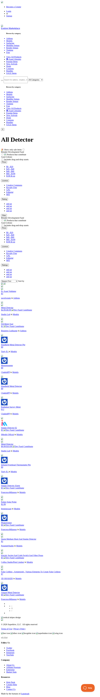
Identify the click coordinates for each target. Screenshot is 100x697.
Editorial (9, 192)
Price (4, 162)
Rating (4, 199)
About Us (10, 665)
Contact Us (10, 689)
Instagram (10, 652)
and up (9, 204)
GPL (8, 190)
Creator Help (11, 685)
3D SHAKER (7, 578)
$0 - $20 (9, 167)
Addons (16, 298)
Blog (8, 687)
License (5, 181)
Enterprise (10, 670)
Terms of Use (6, 629)
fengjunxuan (6, 509)
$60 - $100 (10, 174)
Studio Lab (5, 314)
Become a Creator (13, 7)
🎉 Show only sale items (11, 150)
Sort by (21, 281)
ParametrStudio (7, 546)
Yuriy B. (5, 351)
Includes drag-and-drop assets (16, 159)
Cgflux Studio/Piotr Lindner (12, 562)
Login (8, 11)
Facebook (10, 650)
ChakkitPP (5, 372)
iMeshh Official (7, 434)
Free (8, 52)
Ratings (5, 265)
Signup (9, 16)
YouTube (10, 655)
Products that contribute (16, 154)
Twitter (9, 648)
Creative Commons (14, 185)
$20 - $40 (10, 169)
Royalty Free (11, 187)
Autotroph (25, 694)
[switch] (23, 149)
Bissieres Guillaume (9, 331)
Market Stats (11, 672)
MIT (8, 194)
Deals (8, 66)
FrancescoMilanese (9, 492)
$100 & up (10, 176)
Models (16, 314)
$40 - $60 (10, 171)
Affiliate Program (13, 667)
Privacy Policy (20, 629)
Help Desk (10, 682)
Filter (4, 215)
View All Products (13, 57)
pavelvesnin (6, 298)
